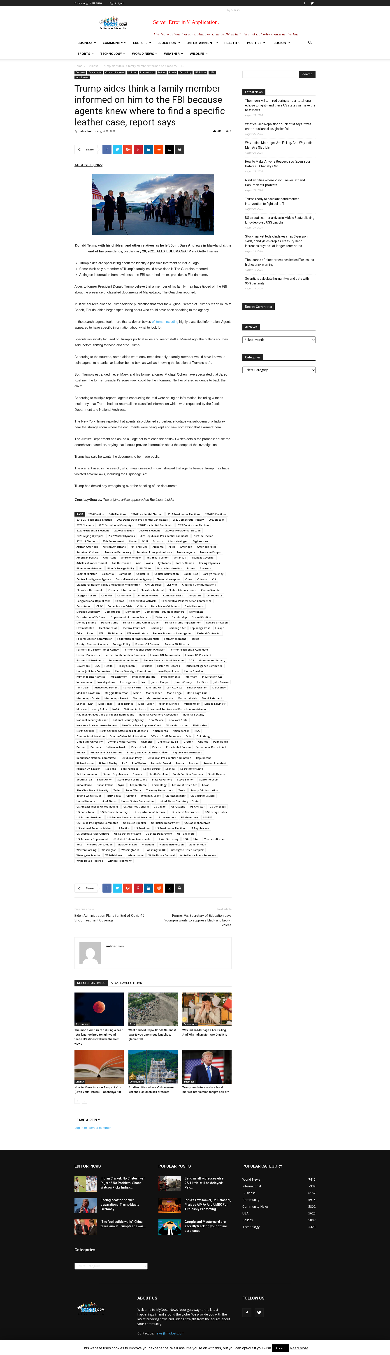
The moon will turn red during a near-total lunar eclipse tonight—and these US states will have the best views (280, 105)
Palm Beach (220, 741)
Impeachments (170, 676)
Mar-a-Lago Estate (88, 698)
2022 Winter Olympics (121, 536)
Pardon (81, 747)
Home (78, 66)
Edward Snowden (217, 622)
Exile (79, 633)
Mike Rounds (125, 703)
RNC (124, 763)
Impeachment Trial (144, 676)
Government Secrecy (212, 660)
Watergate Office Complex (187, 850)
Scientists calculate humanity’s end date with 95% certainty (277, 281)
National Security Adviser (92, 720)
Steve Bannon (185, 779)
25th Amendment (113, 541)
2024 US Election (203, 536)
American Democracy (118, 552)
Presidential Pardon (178, 747)
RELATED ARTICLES (91, 983)
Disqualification (201, 617)
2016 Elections (117, 514)
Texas (205, 785)
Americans (109, 557)
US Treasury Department (92, 839)
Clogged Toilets (86, 595)
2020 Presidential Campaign (116, 525)
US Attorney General (136, 806)
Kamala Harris (132, 687)
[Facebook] (304, 3)
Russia (172, 72)
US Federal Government (185, 812)
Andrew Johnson (131, 557)
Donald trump (109, 622)
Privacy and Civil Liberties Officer (147, 752)
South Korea (84, 779)
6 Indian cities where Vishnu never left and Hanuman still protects (275, 182)
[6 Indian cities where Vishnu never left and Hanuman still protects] (153, 1067)
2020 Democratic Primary (188, 519)
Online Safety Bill (168, 741)
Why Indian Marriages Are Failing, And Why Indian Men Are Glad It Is (279, 145)
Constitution (84, 606)
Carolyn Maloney (213, 573)
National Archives (135, 709)
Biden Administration (89, 568)
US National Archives (197, 822)
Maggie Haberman (116, 693)
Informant (191, 676)
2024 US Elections (87, 541)
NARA (115, 709)
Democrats (196, 611)
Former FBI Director (177, 644)
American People (210, 552)
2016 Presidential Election (146, 514)
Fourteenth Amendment (124, 660)
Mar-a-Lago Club (197, 693)
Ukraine (131, 795)
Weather (172, 53)
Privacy (81, 752)
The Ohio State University (92, 790)
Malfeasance (154, 693)
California (108, 573)
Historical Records (168, 665)
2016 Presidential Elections (183, 514)
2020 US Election (124, 530)
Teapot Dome (138, 785)
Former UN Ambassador (165, 655)
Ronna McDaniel (161, 763)
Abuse (133, 541)
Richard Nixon (85, 763)
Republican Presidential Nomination (169, 757)
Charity (80, 1081)
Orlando (203, 741)
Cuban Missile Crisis (120, 606)
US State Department (159, 833)
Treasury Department (159, 790)
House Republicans (167, 671)
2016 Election (96, 514)
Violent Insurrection (171, 844)
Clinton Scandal (210, 590)
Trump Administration (204, 790)
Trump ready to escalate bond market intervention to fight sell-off (272, 201)
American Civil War (88, 552)
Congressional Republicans (93, 600)
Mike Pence (105, 703)
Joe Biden (203, 682)
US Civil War (197, 806)
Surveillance (84, 785)
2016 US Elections (215, 514)
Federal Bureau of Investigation (172, 633)
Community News (114, 72)
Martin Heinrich (187, 698)
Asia (138, 563)
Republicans (203, 757)
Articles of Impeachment (92, 563)
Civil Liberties (153, 584)
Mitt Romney (192, 703)
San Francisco (129, 768)
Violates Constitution (100, 844)
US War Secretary (168, 839)
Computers (195, 595)
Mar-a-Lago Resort (116, 698)
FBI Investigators (137, 633)
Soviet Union (104, 779)
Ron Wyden (139, 763)
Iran (144, 682)
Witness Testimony (120, 860)
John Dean (83, 687)
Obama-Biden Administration (128, 736)
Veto (79, 844)
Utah (196, 839)
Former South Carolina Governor (125, 655)
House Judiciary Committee (93, 671)
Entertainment (200, 43)
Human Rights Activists (91, 676)
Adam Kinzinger (178, 541)
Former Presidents (88, 655)
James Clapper (160, 682)
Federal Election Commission (94, 638)
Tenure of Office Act (184, 785)
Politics (254, 43)
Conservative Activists (142, 600)
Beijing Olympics (209, 563)
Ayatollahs (164, 563)
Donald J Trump (86, 622)
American (186, 546)
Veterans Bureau (214, 839)
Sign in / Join (116, 3)
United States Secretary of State (179, 801)
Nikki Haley (200, 725)
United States (108, 801)
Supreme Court (208, 779)
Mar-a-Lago (174, 693)
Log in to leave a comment (93, 1127)
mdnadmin (86, 131)
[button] (310, 43)
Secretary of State (191, 768)
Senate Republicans (115, 774)
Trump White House (89, 795)
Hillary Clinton (126, 665)
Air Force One (139, 546)
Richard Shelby (108, 763)
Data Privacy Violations (165, 606)
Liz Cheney (219, 687)
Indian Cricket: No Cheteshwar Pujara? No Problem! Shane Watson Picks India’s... (123, 1183)
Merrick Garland (212, 698)
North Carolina (86, 730)
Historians (146, 665)
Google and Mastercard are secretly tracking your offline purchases (206, 1226)
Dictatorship (179, 617)
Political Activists (116, 747)
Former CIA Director (147, 644)
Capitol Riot (191, 573)
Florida (195, 638)
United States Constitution (137, 801)
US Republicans (199, 828)
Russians (110, 768)
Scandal (170, 768)
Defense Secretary (88, 611)
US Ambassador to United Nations (97, 806)
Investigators (128, 682)
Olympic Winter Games (122, 741)
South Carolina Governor (188, 774)
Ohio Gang (203, 736)
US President (143, 828)
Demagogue (113, 611)
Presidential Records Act (211, 747)
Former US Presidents (90, 660)
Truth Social (113, 795)
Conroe (119, 600)
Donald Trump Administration (141, 622)
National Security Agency (128, 720)
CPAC (99, 606)
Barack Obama (185, 563)
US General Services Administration (129, 817)
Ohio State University (90, 741)
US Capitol (160, 806)
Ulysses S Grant (150, 795)
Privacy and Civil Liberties (106, 752)
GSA (97, 665)
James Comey (183, 682)
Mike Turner (146, 703)
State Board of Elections (132, 779)
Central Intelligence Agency (94, 579)
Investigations (106, 682)
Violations (148, 844)
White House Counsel (162, 855)
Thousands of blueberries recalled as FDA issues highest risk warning (279, 262)
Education (167, 43)
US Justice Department (165, 822)
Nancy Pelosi (99, 709)
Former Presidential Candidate (189, 649)
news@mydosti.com (169, 1333)
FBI (101, 633)
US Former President (89, 817)
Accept (280, 1348)
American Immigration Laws (154, 552)
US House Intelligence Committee (97, 822)
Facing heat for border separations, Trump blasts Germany (120, 1204)
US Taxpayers (186, 833)
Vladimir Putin (197, 844)
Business (85, 43)
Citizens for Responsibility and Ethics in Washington (108, 584)
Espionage (156, 628)
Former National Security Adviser (144, 649)
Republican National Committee (96, 757)
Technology (111, 53)
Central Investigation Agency (134, 579)
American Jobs (186, 552)
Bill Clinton (145, 568)
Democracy (132, 611)
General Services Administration (164, 660)
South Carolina (158, 774)
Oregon (188, 741)
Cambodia (125, 573)
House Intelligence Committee (204, 665)
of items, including (165, 321)
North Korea (160, 730)
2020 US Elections (149, 530)
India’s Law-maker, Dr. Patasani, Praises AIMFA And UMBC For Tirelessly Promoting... (208, 1204)
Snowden (138, 774)
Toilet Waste (133, 790)
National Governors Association (158, 714)
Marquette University (160, 698)
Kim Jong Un (154, 687)
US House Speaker (134, 822)
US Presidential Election (170, 828)
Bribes (191, 568)
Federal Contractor (209, 633)
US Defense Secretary (114, 812)
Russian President (215, 763)
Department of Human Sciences (131, 617)
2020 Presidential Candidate (155, 525)
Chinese (202, 579)
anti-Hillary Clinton (157, 557)
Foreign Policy (121, 644)
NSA (197, 730)
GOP (191, 660)
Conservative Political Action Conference (186, 600)
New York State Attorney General (97, 725)
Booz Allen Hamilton (169, 568)
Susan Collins (105, 785)
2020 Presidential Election (193, 525)
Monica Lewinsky (214, 703)
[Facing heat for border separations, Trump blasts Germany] (85, 1205)
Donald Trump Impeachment (183, 622)
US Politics (200, 72)
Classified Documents (90, 590)
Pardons (96, 747)
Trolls (182, 790)
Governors (83, 665)
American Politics (87, 557)
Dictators (161, 617)
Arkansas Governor (203, 557)
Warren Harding (87, 850)
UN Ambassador (175, 795)
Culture (140, 43)
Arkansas (180, 557)
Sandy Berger (151, 768)
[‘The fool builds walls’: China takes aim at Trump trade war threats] (85, 1227)
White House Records (90, 860)
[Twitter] (312, 3)
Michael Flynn (85, 703)
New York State (178, 720)
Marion (137, 698)
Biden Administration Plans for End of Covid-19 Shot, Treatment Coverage (109, 918)
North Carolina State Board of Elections (124, 730)
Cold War (106, 595)
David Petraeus (194, 606)
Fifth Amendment (175, 638)
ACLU (145, 541)
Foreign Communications (92, 644)
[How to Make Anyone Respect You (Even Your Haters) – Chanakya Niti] (99, 1067)
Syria (121, 785)
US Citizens (178, 806)
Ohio (189, 736)
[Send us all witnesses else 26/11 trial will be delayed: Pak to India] (169, 1183)
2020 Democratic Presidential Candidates (142, 519)
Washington (109, 850)
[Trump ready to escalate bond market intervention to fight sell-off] (207, 1067)
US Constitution (86, 812)
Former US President (198, 655)
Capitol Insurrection (166, 573)
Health (230, 43)
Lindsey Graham (197, 687)
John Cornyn (221, 682)
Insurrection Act (212, 676)
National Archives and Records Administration (179, 709)
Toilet (117, 790)
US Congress (218, 806)
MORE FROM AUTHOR (126, 983)
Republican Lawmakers (187, 752)
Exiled (90, 633)
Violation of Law (127, 844)
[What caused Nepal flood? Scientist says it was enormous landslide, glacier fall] (153, 1009)
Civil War (172, 584)
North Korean (181, 730)
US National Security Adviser (94, 828)
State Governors (162, 779)
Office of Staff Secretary (166, 736)
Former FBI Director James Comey (98, 649)
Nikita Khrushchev (177, 725)
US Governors (189, 817)
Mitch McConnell (169, 703)
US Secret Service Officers (93, 833)
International (147, 72)
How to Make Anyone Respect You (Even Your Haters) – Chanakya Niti (277, 164)
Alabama (158, 546)
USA (212, 72)
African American (87, 546)
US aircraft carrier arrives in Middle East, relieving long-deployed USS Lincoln (279, 220)
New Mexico (156, 720)
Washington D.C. (131, 850)
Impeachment (118, 676)
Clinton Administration (182, 590)
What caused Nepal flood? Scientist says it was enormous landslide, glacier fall (152, 1034)
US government (166, 817)
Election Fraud (108, 628)
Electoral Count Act (133, 628)
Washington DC (156, 850)
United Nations (86, 801)
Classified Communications (199, 584)
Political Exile (139, 747)
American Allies (206, 546)
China (188, 579)
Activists (158, 541)
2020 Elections (85, 525)
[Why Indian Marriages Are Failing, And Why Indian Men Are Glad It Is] (207, 1009)
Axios (149, 563)
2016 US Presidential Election (94, 519)
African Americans (114, 546)
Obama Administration (91, 736)
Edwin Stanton (85, 628)
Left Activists (174, 687)
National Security (193, 714)
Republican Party (131, 757)
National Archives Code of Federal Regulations (105, 714)
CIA (214, 579)
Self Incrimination (87, 774)
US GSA (207, 817)
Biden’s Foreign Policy (121, 568)
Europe (219, 628)
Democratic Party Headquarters (164, 611)
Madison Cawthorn (88, 693)
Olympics (147, 741)
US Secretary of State (127, 833)
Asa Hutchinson (121, 563)
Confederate (214, 595)
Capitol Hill (142, 573)
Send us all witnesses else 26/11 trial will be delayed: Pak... (204, 1183)
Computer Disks (173, 595)
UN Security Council (202, 795)
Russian (194, 763)
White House (136, 855)
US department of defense (149, 812)
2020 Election (217, 519)
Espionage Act (177, 628)
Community (113, 43)
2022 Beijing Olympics (90, 536)
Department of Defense (91, 617)
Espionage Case (200, 628)
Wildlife (197, 53)
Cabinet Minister (87, 573)
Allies (172, 546)
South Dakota (216, 774)
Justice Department (106, 687)
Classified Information (122, 590)
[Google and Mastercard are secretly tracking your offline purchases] (169, 1227)
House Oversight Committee (133, 671)
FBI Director (115, 633)
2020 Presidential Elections (93, 530)
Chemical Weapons (168, 579)
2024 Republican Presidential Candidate (164, 536)
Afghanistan (200, 541)
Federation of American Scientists (138, 638)
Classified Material (152, 590)
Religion (279, 43)
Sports (84, 53)
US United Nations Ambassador (132, 839)
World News (143, 53)
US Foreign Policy (216, 812)
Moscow (82, 709)
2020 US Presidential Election (183, 530)
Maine (137, 693)
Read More (299, 1348)
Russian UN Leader (88, 768)
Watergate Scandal (88, 855)
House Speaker (193, 671)
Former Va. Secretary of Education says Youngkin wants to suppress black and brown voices (198, 920)
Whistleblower (114, 855)
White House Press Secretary (198, 855)
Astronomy (82, 1024)
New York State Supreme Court (141, 725)
